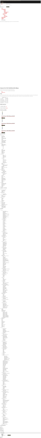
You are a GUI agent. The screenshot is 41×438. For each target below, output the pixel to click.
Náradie (3, 14)
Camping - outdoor (5, 13)
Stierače (3, 21)
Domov (2, 8)
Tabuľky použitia (3, 17)
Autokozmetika (5, 12)
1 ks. (6, 106)
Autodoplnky (4, 9)
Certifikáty (3, 18)
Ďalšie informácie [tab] (3, 92)
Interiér (5, 10)
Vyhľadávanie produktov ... (3, 4)
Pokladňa (2, 2)
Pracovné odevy (5, 16)
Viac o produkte (3, 125)
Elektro (5, 11)
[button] (1, 7)
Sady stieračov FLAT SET (7, 21)
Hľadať (2, 434)
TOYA (5, 15)
